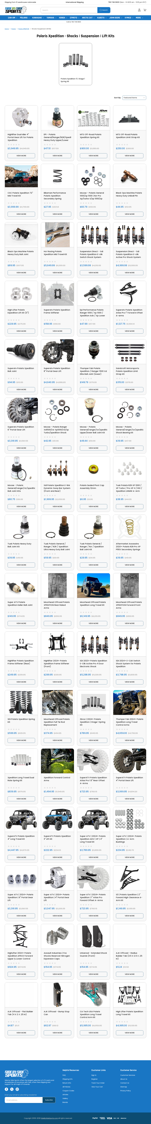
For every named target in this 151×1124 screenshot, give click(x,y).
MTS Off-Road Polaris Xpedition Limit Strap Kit (128, 136)
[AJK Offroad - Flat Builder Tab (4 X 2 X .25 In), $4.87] (21, 994)
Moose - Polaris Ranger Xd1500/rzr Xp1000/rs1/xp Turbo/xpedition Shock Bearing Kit (56, 431)
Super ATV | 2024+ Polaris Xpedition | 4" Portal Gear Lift (56, 897)
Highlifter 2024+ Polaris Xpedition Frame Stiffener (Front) (56, 663)
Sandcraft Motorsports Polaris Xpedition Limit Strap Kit (127, 371)
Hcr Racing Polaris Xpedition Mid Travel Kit (55, 253)
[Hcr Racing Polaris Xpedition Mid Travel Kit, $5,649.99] (57, 234)
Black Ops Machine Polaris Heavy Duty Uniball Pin (129, 194)
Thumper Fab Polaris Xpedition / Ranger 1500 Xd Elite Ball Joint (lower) (93, 371)
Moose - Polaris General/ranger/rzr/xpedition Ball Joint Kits (21, 488)
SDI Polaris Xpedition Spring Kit (21, 720)
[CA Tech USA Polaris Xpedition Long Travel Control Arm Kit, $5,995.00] (93, 994)
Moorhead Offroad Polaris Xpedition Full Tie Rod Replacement (57, 722)
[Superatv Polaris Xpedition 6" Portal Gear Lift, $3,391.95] (21, 410)
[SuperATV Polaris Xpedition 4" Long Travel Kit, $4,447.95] (21, 819)
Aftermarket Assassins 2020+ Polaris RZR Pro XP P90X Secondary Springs (128, 546)
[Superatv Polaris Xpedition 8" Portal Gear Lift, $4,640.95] (57, 351)
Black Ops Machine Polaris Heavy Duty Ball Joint (21, 253)
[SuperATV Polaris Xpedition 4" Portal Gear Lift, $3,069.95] (129, 761)
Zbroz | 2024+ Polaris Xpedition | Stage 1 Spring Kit (92, 722)
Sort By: (117, 98)
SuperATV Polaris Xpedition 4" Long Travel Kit (21, 837)
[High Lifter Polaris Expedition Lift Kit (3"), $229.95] (21, 293)
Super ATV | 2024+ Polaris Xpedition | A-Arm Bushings (129, 839)
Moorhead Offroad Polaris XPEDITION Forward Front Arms (129, 605)
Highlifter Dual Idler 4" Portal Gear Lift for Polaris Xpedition (20, 137)
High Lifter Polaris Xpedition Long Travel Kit (129, 1013)
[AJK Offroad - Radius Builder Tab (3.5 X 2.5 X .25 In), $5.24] (129, 936)
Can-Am (12, 17)
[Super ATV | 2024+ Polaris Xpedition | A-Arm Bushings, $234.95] (129, 819)
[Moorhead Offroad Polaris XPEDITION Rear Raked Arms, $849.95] (57, 585)
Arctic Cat (87, 17)
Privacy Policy (125, 1091)
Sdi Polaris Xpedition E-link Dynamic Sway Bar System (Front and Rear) (57, 488)
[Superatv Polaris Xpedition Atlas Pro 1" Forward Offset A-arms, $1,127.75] (129, 293)
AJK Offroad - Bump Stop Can (56, 1013)
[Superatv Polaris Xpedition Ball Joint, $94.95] (21, 351)
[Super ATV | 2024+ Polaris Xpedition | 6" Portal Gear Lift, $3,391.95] (21, 878)
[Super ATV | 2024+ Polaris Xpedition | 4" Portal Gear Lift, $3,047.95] (57, 878)
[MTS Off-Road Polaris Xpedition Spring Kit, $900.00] (93, 117)
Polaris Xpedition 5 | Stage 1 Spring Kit (73, 80)
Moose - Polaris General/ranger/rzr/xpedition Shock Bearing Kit (129, 429)
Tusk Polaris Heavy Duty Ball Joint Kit (19, 545)
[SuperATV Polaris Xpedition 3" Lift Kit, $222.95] (57, 819)
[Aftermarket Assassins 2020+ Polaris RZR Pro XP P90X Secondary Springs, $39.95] (129, 527)
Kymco (128, 17)
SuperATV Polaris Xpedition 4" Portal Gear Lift (129, 779)
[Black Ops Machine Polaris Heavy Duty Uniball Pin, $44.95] (129, 176)
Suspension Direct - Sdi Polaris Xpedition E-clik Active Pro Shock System (128, 254)
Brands (65, 1102)
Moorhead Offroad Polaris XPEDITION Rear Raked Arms (57, 605)
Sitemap (123, 1087)
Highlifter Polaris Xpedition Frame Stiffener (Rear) (21, 662)
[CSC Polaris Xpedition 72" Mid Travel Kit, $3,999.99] (21, 176)
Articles (65, 1094)
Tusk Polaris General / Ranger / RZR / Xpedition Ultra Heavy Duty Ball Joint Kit (57, 548)
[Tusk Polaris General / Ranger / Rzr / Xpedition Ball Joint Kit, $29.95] (93, 527)
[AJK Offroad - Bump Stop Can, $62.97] (57, 994)
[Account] (139, 10)
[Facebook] (6, 1089)
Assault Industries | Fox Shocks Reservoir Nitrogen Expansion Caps (57, 956)
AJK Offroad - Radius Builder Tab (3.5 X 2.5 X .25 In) (129, 956)
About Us (123, 1079)
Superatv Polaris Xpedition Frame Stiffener (57, 311)
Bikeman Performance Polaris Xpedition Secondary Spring (55, 195)
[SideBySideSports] (16, 10)
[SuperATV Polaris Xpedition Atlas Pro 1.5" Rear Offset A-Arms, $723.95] (93, 761)
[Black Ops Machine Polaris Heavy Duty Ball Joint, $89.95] (21, 234)
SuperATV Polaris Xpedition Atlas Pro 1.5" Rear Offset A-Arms (93, 780)
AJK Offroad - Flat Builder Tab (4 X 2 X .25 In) (20, 1013)
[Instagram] (17, 1089)
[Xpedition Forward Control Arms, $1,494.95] (57, 761)
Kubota (101, 17)
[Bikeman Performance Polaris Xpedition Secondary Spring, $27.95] (57, 176)
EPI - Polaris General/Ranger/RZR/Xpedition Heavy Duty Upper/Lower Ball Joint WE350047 (57, 138)
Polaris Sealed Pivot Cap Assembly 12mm (92, 487)
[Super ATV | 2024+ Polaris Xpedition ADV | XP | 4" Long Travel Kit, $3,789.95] (93, 819)
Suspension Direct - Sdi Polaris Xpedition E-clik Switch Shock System (91, 254)
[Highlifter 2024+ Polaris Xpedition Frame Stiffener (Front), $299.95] (57, 644)
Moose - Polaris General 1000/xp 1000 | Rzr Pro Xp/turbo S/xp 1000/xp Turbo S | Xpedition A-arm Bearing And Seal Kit (93, 198)
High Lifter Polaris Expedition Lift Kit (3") (18, 311)
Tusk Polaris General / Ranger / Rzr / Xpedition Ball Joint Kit (92, 546)
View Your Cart (97, 1087)
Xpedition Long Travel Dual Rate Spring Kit (21, 779)
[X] (11, 1089)
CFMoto (74, 17)
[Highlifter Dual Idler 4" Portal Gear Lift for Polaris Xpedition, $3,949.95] (21, 117)
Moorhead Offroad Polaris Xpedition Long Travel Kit (93, 603)
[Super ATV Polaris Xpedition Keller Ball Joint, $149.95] (21, 585)
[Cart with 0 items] (144, 10)
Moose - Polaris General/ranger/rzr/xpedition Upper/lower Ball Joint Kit (93, 429)
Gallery (65, 1098)
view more (21, 155)
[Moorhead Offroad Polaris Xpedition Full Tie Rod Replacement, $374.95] (57, 702)
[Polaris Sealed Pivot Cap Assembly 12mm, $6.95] (93, 468)
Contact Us (124, 1083)
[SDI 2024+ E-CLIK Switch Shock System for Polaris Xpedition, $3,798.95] (129, 644)
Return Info (67, 1083)
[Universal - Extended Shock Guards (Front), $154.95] (93, 936)
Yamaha (51, 17)
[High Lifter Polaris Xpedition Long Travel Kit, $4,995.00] (129, 994)
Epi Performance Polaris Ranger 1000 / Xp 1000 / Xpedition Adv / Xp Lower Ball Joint (92, 314)
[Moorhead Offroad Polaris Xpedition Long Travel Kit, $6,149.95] (93, 585)
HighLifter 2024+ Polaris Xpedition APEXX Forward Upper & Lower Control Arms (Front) (20, 957)
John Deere (114, 17)
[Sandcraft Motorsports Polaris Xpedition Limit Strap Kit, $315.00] (129, 351)
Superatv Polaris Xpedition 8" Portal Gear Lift (57, 370)
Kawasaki (37, 17)
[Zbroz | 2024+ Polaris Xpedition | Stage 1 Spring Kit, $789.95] (93, 702)
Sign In (93, 1075)
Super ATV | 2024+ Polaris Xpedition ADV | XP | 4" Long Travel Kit (93, 839)
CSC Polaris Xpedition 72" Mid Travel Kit (20, 194)
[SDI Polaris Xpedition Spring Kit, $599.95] (21, 702)
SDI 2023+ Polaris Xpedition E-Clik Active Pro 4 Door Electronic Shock (93, 663)
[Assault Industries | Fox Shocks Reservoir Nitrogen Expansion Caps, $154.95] (57, 936)
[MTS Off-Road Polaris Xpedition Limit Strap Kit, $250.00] (129, 117)
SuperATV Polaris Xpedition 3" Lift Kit (57, 837)
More (138, 17)
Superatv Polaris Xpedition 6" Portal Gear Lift (21, 428)
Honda (62, 17)
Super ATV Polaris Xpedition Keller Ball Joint (20, 603)
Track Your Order (98, 1083)
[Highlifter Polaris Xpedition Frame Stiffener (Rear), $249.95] (21, 644)
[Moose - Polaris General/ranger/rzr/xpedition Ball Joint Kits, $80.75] (21, 468)
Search (105, 10)
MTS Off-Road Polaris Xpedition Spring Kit (90, 136)
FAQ (64, 1075)
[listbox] (134, 98)
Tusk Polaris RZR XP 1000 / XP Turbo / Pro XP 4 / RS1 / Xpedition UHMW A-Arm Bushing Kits (129, 489)
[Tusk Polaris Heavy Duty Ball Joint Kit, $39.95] (21, 527)
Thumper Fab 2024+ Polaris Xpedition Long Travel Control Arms (129, 722)
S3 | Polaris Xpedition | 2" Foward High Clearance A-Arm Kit (129, 897)
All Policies (66, 1087)
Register (94, 1079)
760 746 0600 (113, 2)
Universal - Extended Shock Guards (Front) (93, 954)
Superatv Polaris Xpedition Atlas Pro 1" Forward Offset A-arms (129, 312)
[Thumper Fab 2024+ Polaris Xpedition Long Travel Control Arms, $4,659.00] (129, 702)
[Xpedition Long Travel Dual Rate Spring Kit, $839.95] (21, 761)
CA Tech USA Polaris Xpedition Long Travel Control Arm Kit (90, 1014)
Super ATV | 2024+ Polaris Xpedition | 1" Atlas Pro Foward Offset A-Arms (93, 897)
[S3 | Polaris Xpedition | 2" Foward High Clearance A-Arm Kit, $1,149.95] (129, 878)
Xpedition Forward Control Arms (57, 779)
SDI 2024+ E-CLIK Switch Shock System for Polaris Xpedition (128, 663)
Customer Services (127, 1075)
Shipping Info (68, 1079)
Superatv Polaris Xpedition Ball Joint (21, 370)
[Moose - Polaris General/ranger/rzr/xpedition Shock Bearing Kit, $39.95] (129, 410)
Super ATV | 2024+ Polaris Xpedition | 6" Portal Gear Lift (20, 897)
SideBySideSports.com (49, 1118)
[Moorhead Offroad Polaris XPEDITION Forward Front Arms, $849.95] (129, 585)
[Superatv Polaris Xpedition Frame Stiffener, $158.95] (57, 293)
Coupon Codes (68, 1091)
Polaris (24, 17)
